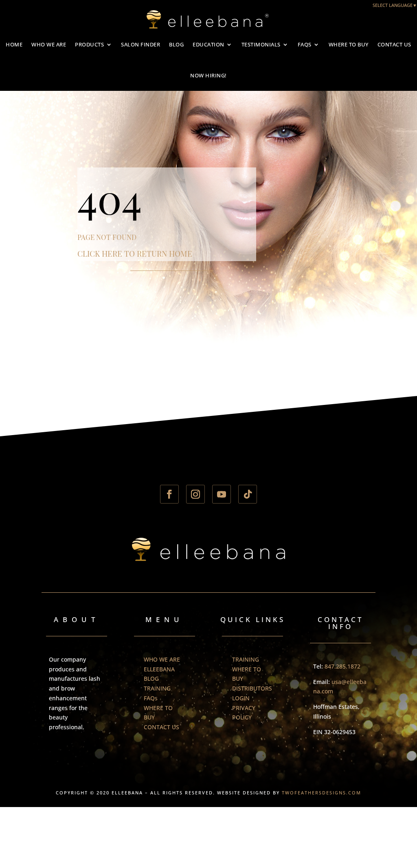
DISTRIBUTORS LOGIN (252, 693)
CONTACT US (394, 44)
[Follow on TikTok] (247, 494)
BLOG (176, 44)
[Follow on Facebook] (169, 494)
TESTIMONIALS (261, 44)
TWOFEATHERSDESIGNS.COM (321, 793)
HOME (14, 44)
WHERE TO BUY (349, 44)
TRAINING (157, 688)
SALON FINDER (140, 44)
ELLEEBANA (159, 669)
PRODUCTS (89, 44)
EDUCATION (208, 44)
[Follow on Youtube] (221, 494)
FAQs (305, 44)
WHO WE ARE (48, 44)
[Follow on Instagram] (195, 494)
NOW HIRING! (208, 75)
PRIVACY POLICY (243, 712)
